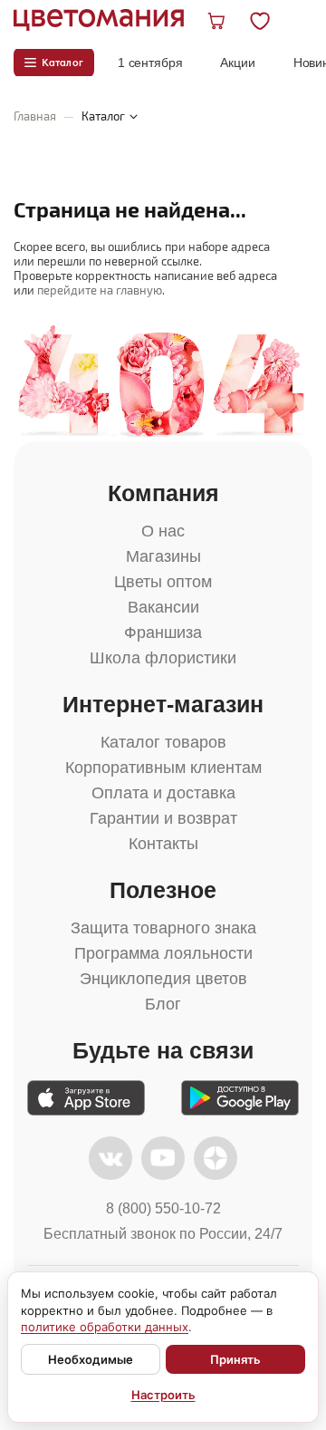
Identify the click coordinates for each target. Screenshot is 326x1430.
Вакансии (163, 607)
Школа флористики (163, 658)
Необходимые (90, 1359)
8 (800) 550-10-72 (163, 1208)
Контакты (163, 844)
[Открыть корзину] (218, 20)
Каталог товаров (163, 742)
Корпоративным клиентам (163, 767)
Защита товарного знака (163, 928)
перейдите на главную (99, 290)
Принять (235, 1359)
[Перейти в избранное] (274, 20)
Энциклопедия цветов (163, 979)
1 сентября (150, 62)
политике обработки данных (104, 1326)
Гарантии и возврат (163, 818)
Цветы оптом (163, 582)
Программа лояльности (163, 953)
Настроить (163, 1394)
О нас (163, 531)
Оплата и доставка (163, 793)
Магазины (163, 556)
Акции (237, 62)
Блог (163, 1004)
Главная (35, 116)
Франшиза (163, 632)
